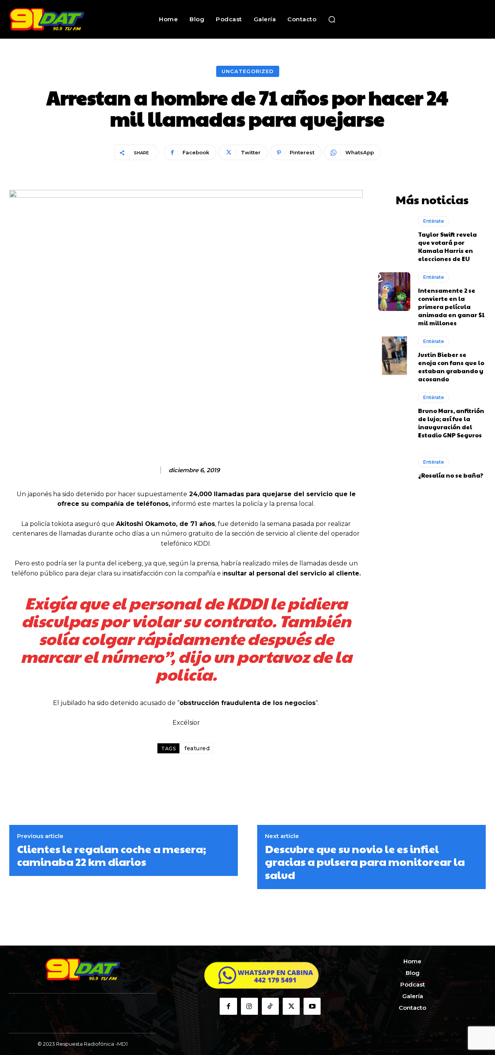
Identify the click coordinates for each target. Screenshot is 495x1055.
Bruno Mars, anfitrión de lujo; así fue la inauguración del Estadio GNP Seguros (451, 422)
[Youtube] (312, 1006)
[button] (332, 19)
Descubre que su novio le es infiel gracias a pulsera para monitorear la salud (365, 861)
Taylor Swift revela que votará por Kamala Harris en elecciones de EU (447, 246)
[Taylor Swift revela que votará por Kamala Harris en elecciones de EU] (394, 235)
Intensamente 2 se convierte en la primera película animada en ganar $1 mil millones (451, 306)
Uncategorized (248, 71)
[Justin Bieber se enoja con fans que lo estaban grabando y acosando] (394, 355)
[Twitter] (291, 1006)
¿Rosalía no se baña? (450, 475)
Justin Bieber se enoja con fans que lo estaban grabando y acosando (451, 366)
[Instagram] (249, 1006)
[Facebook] (228, 1006)
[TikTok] (270, 1006)
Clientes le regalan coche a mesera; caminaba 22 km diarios (111, 855)
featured (197, 748)
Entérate (433, 221)
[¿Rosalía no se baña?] (394, 468)
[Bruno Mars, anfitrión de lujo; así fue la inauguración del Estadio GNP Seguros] (394, 412)
